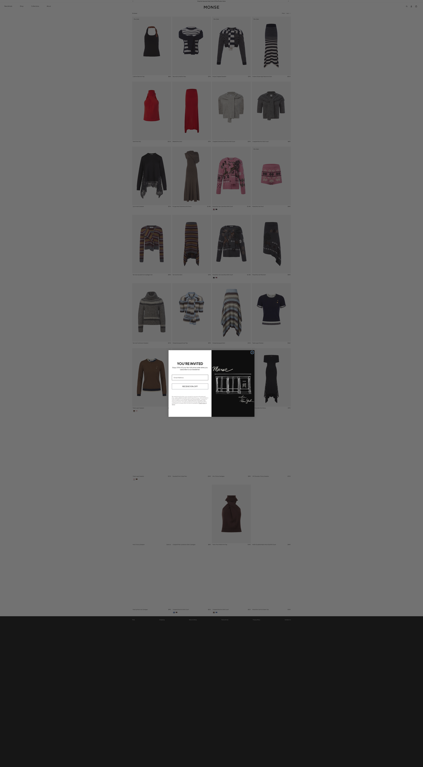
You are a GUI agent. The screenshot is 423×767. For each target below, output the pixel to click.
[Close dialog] (252, 352)
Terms (173, 404)
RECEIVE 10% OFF (190, 386)
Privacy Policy (202, 403)
